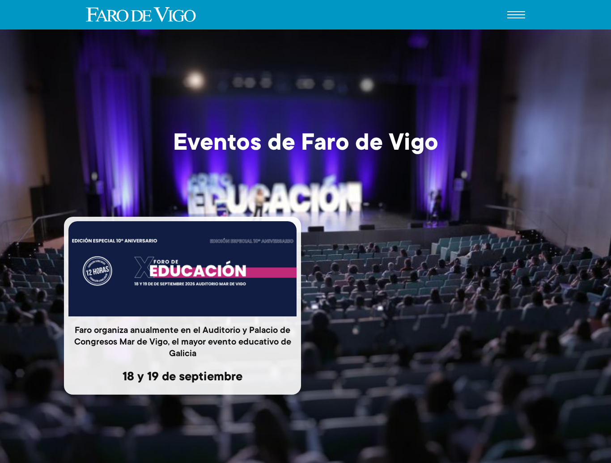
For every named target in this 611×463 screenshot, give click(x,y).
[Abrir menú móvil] (516, 14)
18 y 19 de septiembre (182, 377)
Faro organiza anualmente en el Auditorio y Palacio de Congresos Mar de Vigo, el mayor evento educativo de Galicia (182, 343)
